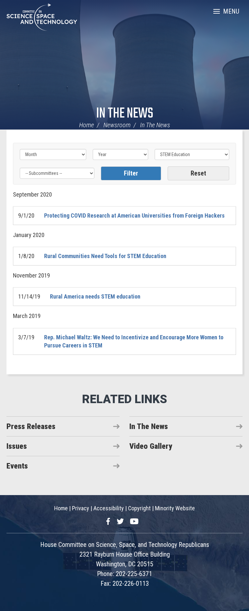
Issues (16, 446)
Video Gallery (150, 446)
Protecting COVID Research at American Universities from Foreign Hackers (134, 215)
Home (86, 125)
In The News (124, 114)
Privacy (80, 508)
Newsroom (117, 125)
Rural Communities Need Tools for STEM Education (105, 256)
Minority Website (175, 508)
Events (17, 465)
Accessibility (108, 508)
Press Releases (30, 426)
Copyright (139, 508)
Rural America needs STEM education (95, 296)
